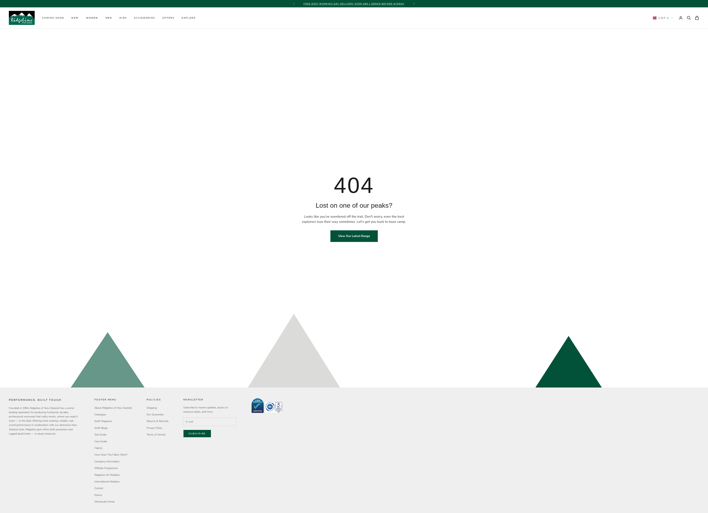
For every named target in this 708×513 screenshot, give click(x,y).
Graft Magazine (103, 421)
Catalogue (100, 414)
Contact (98, 488)
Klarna (98, 495)
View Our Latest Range (354, 236)
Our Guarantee (155, 414)
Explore (189, 17)
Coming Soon (53, 17)
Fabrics (98, 448)
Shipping (152, 408)
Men (108, 17)
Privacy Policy (154, 428)
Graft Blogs (101, 428)
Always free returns (354, 3)
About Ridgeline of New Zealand (113, 408)
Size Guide (100, 434)
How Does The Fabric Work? (110, 454)
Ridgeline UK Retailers (107, 475)
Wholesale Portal (104, 501)
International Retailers (107, 481)
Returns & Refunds (158, 421)
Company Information (106, 461)
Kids (123, 17)
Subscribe (197, 433)
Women (92, 17)
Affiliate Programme (106, 468)
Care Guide (100, 441)
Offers (168, 17)
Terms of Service (156, 434)
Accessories (144, 17)
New (75, 17)
